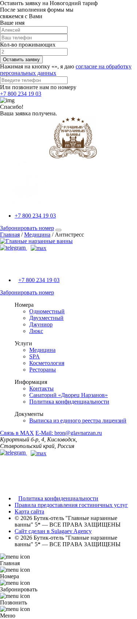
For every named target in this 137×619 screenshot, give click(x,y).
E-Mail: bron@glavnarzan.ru (68, 433)
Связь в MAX (17, 433)
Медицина (42, 350)
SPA (34, 356)
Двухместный (46, 318)
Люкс (36, 331)
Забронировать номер (27, 228)
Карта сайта (29, 511)
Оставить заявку (21, 59)
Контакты (41, 388)
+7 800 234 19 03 (20, 94)
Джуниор (41, 324)
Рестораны (42, 369)
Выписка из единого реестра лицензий (77, 420)
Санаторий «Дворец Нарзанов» (68, 395)
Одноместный (47, 311)
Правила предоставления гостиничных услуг (71, 505)
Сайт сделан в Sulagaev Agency (53, 531)
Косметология (46, 363)
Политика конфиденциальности (69, 401)
